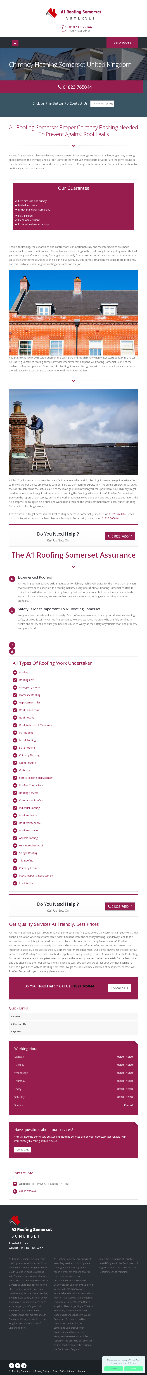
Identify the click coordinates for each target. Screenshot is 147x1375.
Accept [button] (133, 1368)
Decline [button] (114, 1368)
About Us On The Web (26, 1248)
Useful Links (18, 1243)
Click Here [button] (131, 1363)
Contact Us (19, 1024)
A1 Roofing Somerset (20, 1371)
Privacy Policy (42, 1371)
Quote (17, 1031)
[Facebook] (11, 1365)
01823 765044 (80, 27)
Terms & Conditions (63, 1371)
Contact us (22, 1149)
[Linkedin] (24, 1365)
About (16, 1016)
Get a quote (122, 42)
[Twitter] (17, 1365)
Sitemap (81, 1371)
